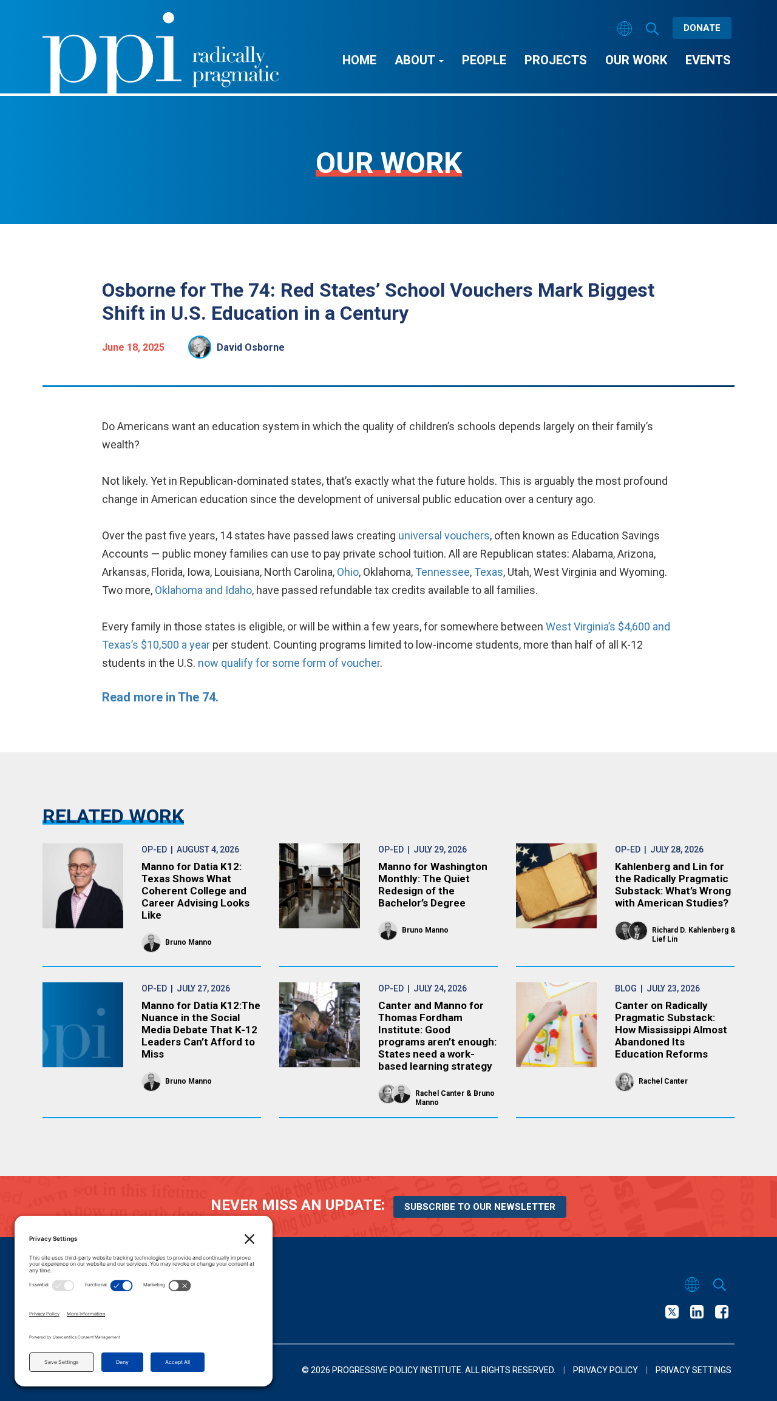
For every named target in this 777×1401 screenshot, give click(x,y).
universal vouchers (444, 535)
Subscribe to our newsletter (479, 1206)
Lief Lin (664, 939)
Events (708, 60)
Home (359, 60)
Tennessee (442, 571)
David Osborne (251, 347)
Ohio (348, 571)
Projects (555, 60)
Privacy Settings (693, 1370)
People (484, 60)
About (416, 60)
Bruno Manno (188, 942)
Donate (702, 27)
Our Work (636, 60)
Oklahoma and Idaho (203, 590)
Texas (488, 571)
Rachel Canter (439, 1093)
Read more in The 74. (162, 697)
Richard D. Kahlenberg (690, 930)
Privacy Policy (605, 1370)
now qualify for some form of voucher (289, 663)
